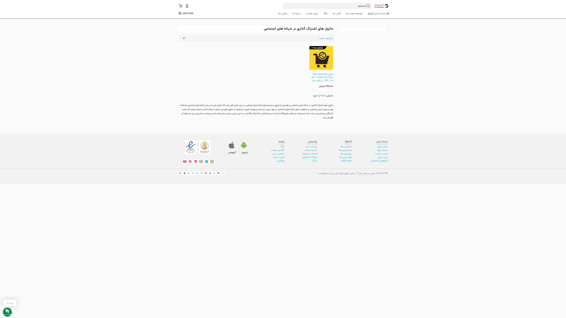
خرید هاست (312, 13)
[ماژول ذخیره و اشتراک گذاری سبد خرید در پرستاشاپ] (321, 57)
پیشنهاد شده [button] (326, 38)
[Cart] (180, 6)
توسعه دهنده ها (354, 13)
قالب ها (337, 13)
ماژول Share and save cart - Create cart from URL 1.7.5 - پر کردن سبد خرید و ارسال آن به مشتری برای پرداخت (322, 80)
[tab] (378, 13)
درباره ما (297, 13)
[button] (187, 6)
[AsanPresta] (381, 5)
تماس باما (282, 13)
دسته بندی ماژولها (377, 13)
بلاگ (325, 13)
